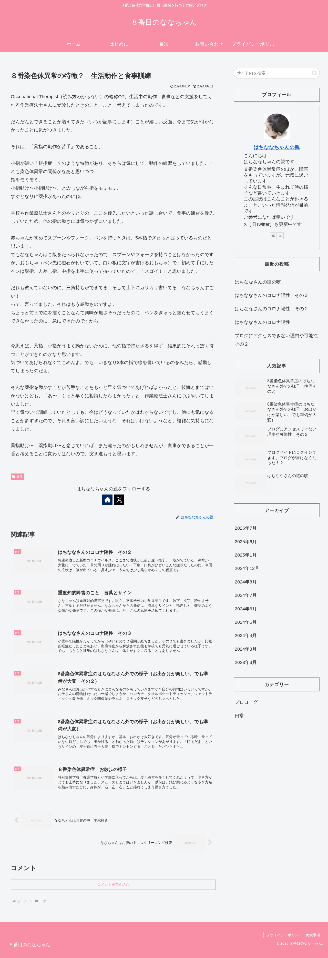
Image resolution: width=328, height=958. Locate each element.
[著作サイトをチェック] (107, 500)
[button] (314, 73)
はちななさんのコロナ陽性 (262, 322)
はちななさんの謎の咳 (258, 282)
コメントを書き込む (113, 884)
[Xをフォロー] (119, 500)
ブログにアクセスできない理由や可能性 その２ (277, 339)
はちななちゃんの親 (277, 147)
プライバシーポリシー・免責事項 (293, 935)
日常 (19, 476)
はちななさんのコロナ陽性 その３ (272, 295)
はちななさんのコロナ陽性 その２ (272, 308)
